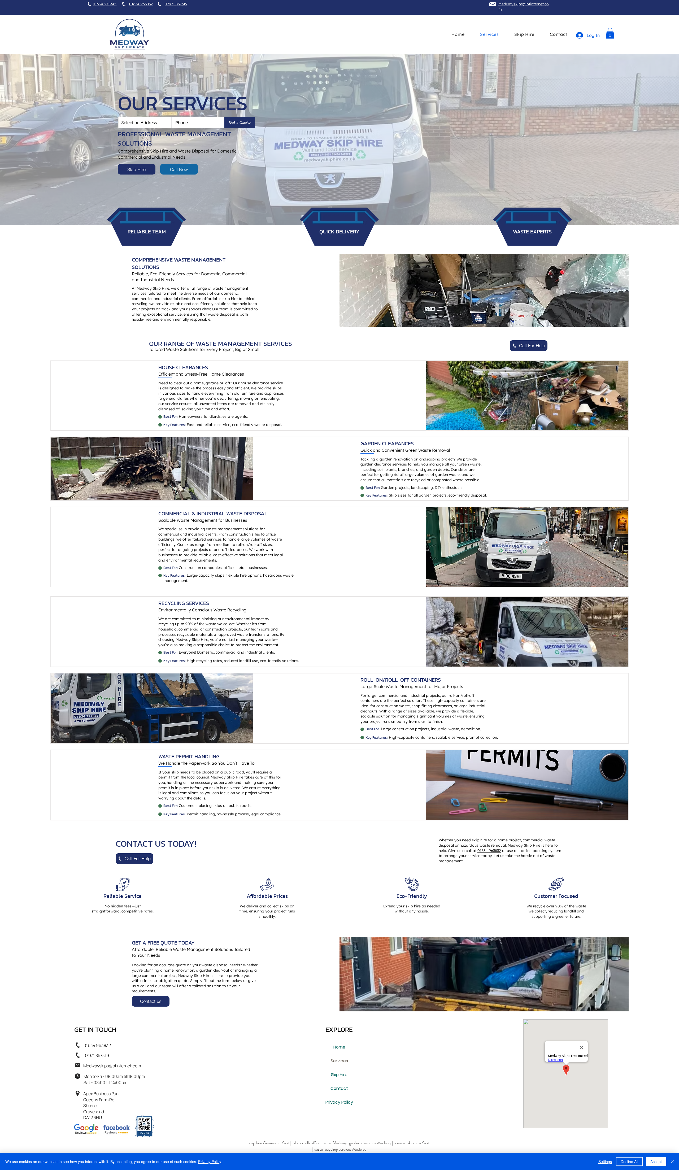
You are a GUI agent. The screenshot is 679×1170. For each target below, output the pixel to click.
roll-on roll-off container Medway (319, 1143)
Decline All (629, 1161)
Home (339, 1047)
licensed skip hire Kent (411, 1143)
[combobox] (144, 122)
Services (339, 1061)
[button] (610, 33)
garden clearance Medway (370, 1143)
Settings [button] (605, 1161)
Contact (339, 1088)
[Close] (672, 1161)
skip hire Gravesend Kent (269, 1143)
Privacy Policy (339, 1102)
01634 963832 (489, 850)
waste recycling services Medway (339, 1149)
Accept (656, 1161)
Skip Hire (339, 1075)
